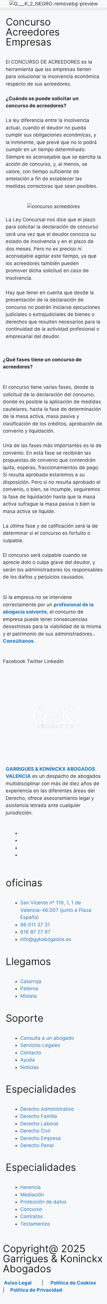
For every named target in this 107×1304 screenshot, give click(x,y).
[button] (53, 9)
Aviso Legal (17, 1283)
